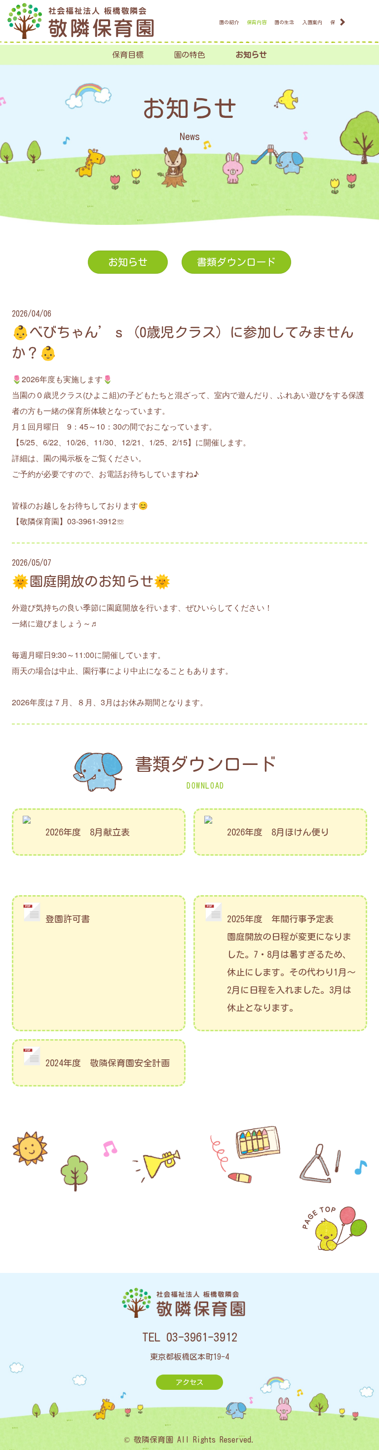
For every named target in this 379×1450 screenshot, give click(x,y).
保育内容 (256, 22)
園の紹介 (229, 22)
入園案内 (312, 22)
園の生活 (284, 22)
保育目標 (128, 55)
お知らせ (251, 55)
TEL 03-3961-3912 (189, 1337)
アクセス (189, 1382)
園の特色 (189, 55)
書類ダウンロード (236, 262)
